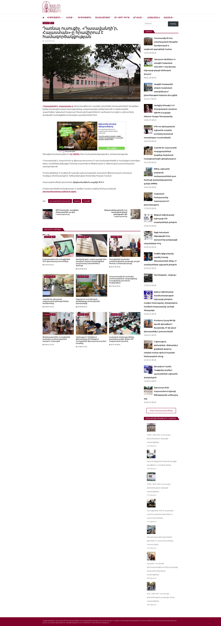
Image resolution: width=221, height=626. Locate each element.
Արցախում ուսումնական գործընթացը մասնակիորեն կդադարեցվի (88, 301)
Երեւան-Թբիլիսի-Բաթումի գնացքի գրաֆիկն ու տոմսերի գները (162, 463)
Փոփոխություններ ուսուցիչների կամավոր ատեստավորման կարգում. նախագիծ (56, 339)
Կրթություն (54, 17)
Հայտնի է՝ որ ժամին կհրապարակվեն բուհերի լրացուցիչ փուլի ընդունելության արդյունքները (162, 569)
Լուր (52, 23)
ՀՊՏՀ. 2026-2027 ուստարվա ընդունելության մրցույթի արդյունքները (159, 438)
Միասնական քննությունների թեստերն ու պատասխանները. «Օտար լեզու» (160, 540)
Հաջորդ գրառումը (120, 216)
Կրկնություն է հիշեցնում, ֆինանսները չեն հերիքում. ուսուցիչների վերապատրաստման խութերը (91, 340)
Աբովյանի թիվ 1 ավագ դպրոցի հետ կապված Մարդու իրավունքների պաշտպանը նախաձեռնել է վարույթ (91, 262)
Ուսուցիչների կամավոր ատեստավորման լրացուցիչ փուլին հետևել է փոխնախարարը (124, 261)
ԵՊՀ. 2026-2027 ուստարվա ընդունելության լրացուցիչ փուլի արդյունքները (161, 597)
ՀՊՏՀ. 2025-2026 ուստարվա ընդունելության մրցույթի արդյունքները (159, 487)
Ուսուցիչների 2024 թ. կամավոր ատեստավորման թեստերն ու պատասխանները (160, 514)
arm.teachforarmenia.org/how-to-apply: (60, 192)
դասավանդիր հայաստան (60, 201)
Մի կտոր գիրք (121, 17)
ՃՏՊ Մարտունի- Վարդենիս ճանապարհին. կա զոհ (67, 211)
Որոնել (173, 24)
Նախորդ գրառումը (63, 214)
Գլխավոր (46, 23)
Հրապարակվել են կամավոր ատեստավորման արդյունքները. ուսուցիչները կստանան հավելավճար (123, 280)
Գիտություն (85, 17)
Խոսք (69, 17)
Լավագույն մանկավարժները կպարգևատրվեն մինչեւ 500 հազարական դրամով (121, 339)
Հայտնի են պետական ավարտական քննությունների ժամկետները (56, 301)
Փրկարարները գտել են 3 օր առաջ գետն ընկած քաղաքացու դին (115, 212)
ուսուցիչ (86, 201)
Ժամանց (168, 17)
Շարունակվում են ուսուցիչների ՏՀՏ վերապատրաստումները (56, 260)
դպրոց (77, 201)
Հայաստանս (153, 17)
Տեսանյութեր (102, 17)
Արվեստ (137, 17)
